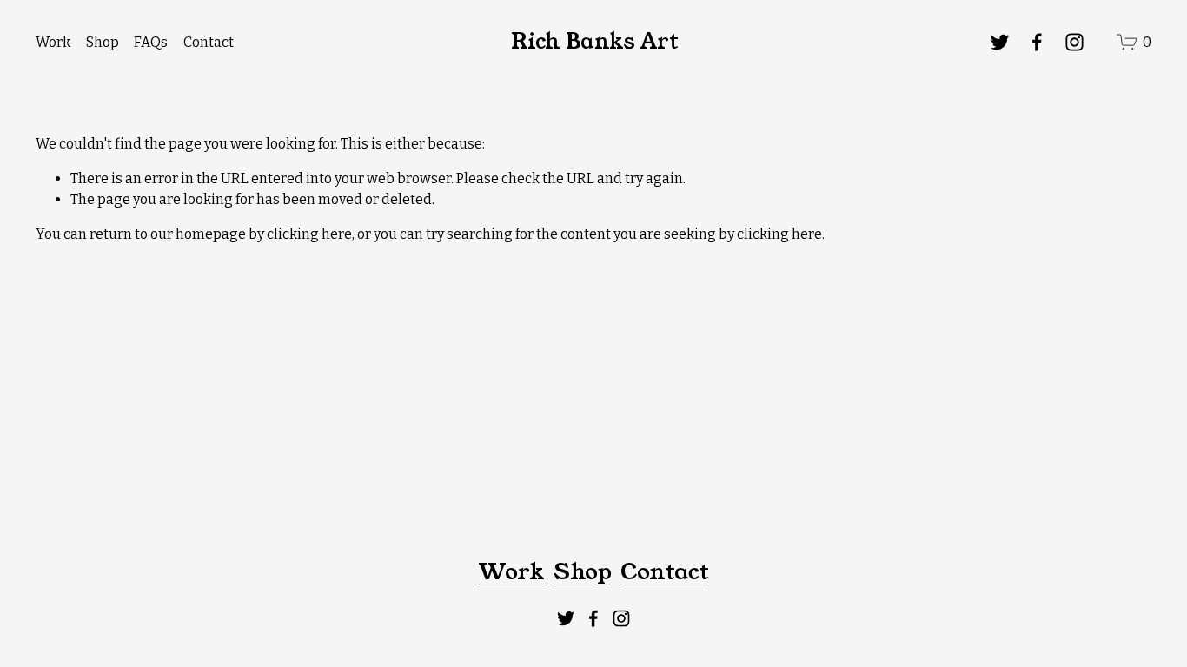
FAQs (151, 42)
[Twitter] (1000, 42)
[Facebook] (1037, 42)
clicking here (309, 234)
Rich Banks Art (594, 41)
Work (53, 42)
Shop (102, 42)
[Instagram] (1074, 42)
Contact (208, 42)
